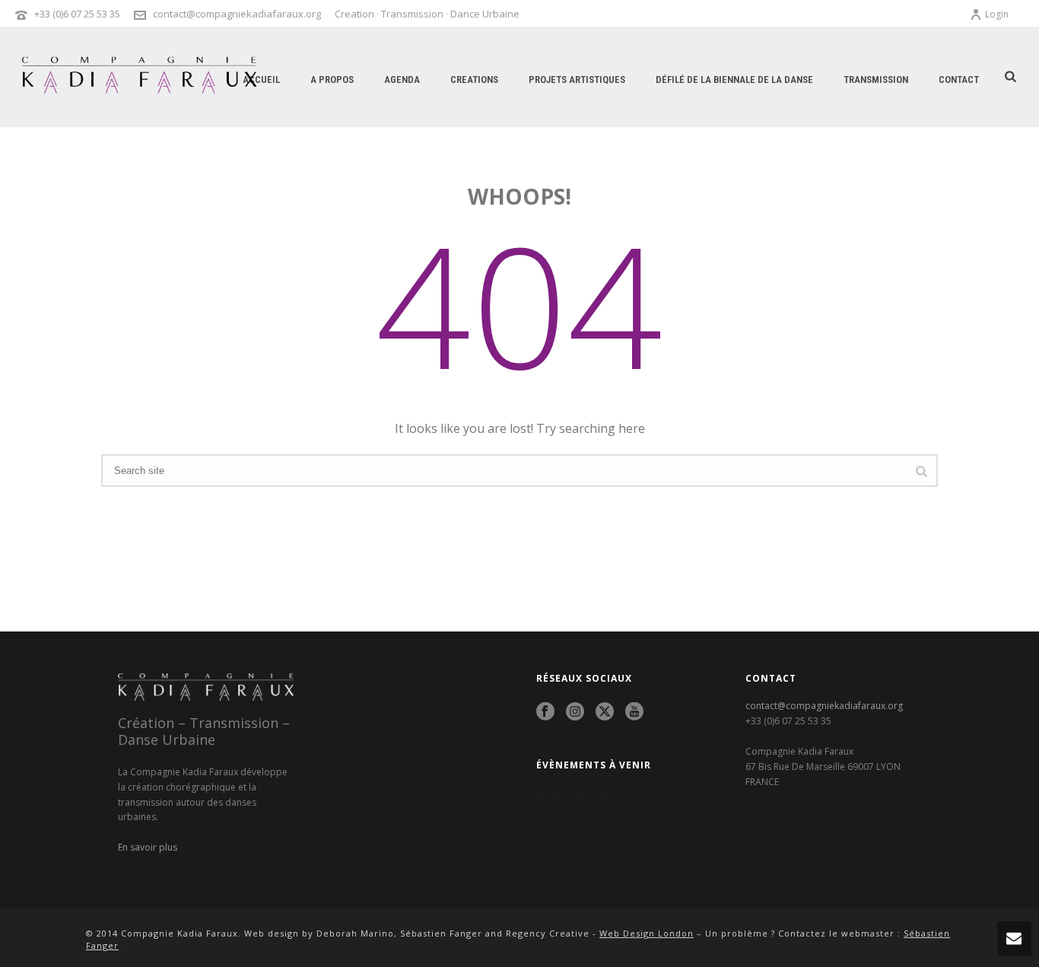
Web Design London (646, 933)
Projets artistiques (577, 79)
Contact (959, 79)
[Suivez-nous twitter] (605, 712)
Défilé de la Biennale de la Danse (734, 79)
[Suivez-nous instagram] (575, 712)
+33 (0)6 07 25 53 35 (77, 14)
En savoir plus (147, 847)
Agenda (402, 79)
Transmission (876, 79)
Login (997, 14)
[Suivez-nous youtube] (634, 712)
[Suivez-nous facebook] (545, 712)
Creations (474, 79)
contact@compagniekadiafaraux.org (237, 14)
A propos (332, 79)
